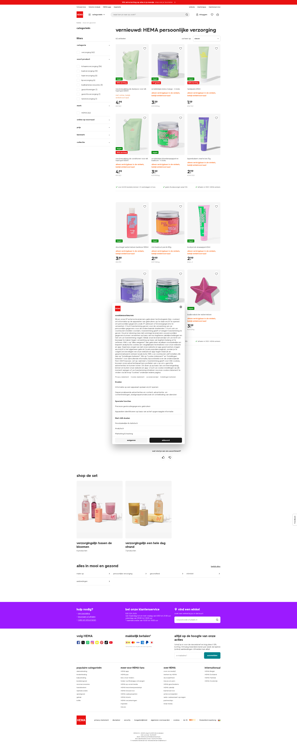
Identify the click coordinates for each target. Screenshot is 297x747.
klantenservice (169, 691)
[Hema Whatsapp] (87, 642)
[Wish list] (212, 14)
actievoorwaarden (171, 694)
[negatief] (170, 457)
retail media (168, 704)
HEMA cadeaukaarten (129, 694)
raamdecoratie (82, 691)
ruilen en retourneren (87, 620)
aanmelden (212, 655)
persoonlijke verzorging (122, 574)
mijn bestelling (84, 613)
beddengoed (82, 681)
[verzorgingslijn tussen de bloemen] (100, 516)
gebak (79, 697)
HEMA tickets (126, 697)
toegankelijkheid (140, 720)
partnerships (168, 700)
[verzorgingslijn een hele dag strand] (148, 516)
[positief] (163, 457)
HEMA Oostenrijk (211, 681)
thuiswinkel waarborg (207, 720)
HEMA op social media (129, 684)
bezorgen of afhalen (86, 617)
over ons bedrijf (170, 671)
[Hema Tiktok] (106, 642)
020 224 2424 (131, 613)
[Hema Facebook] (78, 642)
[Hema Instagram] (92, 642)
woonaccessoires (83, 684)
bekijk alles (215, 566)
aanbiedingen (82, 581)
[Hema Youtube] (111, 642)
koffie (79, 700)
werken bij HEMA (170, 675)
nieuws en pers (169, 681)
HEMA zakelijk (169, 687)
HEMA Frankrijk (210, 678)
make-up (80, 574)
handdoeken (81, 687)
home (79, 23)
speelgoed (81, 694)
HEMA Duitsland (211, 675)
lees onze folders (127, 678)
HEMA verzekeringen (129, 700)
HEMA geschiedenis (171, 684)
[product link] (132, 64)
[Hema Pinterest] (101, 642)
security (127, 720)
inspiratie (124, 704)
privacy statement (101, 720)
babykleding (81, 678)
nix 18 (185, 720)
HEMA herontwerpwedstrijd (131, 687)
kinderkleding (82, 675)
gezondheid (155, 574)
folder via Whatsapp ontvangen (133, 681)
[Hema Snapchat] (97, 642)
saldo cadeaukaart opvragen (175, 697)
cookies (176, 720)
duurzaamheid (169, 678)
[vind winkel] (217, 619)
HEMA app (125, 671)
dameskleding (82, 671)
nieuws (123, 707)
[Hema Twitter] (83, 642)
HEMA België (210, 671)
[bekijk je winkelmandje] (217, 14)
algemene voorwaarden (160, 720)
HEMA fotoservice (128, 691)
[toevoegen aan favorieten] (145, 48)
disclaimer (116, 720)
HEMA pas (124, 675)
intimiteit (190, 574)
